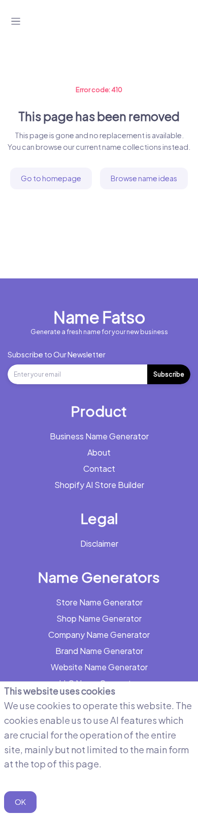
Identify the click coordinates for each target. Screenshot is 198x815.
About (99, 452)
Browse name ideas (144, 178)
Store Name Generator (99, 602)
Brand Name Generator (99, 650)
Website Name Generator (99, 667)
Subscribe (168, 374)
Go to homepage (51, 178)
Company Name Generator (99, 634)
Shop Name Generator (99, 618)
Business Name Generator (99, 436)
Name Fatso (99, 317)
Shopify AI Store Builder (99, 484)
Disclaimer (99, 543)
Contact (99, 468)
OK (20, 801)
